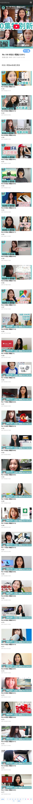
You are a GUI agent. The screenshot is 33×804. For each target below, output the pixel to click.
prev (2, 799)
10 (31, 799)
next (19, 801)
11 (13, 801)
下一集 (26, 50)
